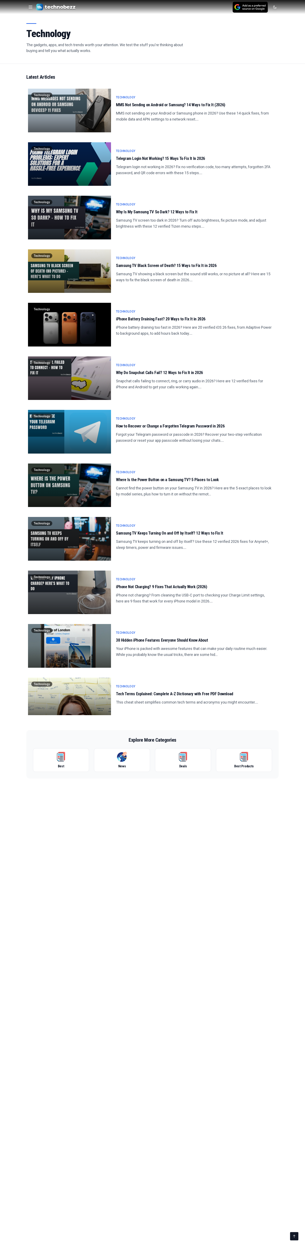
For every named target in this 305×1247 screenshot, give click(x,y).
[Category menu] (30, 7)
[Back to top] (294, 1236)
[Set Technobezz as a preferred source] (250, 7)
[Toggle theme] (275, 7)
